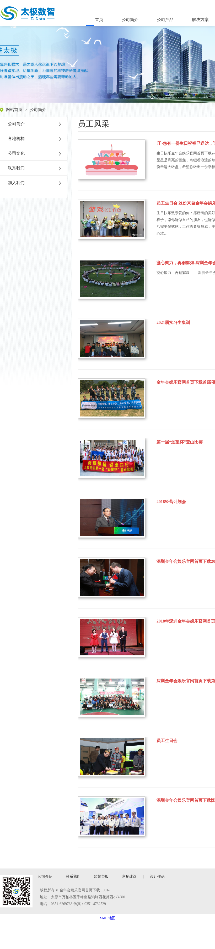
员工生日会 (167, 740)
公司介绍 (45, 876)
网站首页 (14, 109)
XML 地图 (107, 918)
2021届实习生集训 (173, 322)
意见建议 (129, 876)
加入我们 (16, 182)
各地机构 (16, 138)
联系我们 (16, 168)
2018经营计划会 (171, 501)
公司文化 (16, 153)
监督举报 (101, 876)
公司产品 (165, 19)
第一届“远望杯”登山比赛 (180, 442)
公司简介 (130, 19)
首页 (99, 19)
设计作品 (157, 876)
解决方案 (200, 19)
